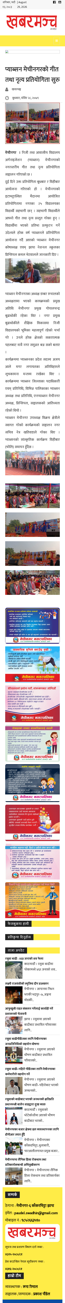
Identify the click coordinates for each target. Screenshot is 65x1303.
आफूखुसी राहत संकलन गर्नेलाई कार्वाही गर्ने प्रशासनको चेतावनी (29, 1011)
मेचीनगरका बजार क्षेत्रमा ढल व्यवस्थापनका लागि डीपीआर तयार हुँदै (32, 1132)
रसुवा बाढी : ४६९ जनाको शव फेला (24, 958)
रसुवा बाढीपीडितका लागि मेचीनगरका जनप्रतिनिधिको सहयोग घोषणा (26, 1041)
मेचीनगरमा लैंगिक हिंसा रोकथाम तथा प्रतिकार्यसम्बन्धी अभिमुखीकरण (25, 1162)
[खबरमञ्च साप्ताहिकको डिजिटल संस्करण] (32, 22)
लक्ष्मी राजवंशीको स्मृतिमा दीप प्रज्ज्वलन (27, 983)
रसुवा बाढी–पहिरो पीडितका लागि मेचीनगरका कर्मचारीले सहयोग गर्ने (30, 1071)
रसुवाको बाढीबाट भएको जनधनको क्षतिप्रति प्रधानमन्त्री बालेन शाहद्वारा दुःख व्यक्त (29, 1102)
